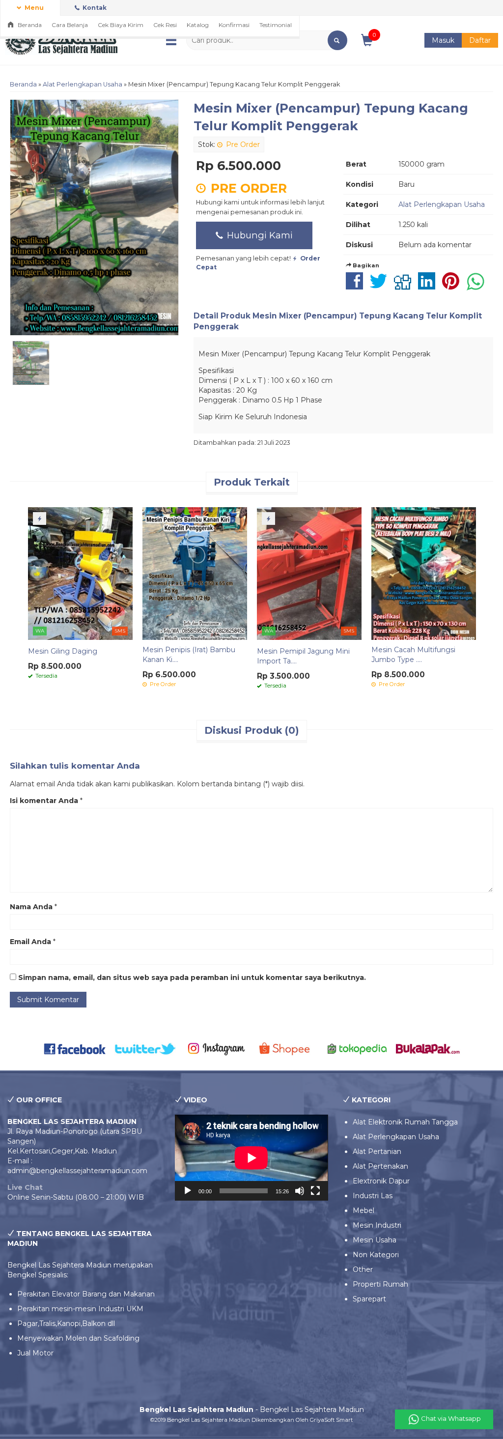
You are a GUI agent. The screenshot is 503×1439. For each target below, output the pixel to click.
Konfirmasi (234, 25)
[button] (337, 40)
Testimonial (275, 25)
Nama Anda (31, 906)
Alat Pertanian (377, 1151)
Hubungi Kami (258, 235)
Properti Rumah (380, 1284)
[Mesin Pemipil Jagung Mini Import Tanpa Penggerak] (309, 573)
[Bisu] (300, 1191)
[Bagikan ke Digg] (405, 286)
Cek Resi (165, 25)
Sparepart (369, 1299)
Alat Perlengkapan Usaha (82, 84)
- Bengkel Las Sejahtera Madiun (252, 1409)
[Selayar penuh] (315, 1191)
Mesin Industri (377, 1225)
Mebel (363, 1210)
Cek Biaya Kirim (120, 25)
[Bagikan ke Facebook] (357, 286)
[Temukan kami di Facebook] (75, 1048)
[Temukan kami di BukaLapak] (427, 1048)
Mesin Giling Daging (62, 651)
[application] (251, 1158)
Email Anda (30, 941)
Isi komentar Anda (44, 800)
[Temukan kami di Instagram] (216, 1048)
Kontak (94, 7)
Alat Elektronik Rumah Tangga (405, 1122)
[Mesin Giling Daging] (80, 573)
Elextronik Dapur (381, 1181)
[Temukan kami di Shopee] (286, 1048)
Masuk (443, 40)
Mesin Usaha (374, 1240)
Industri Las (372, 1195)
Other (363, 1269)
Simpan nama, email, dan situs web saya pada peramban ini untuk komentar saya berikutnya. (192, 977)
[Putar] (188, 1191)
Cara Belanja (70, 25)
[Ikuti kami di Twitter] (146, 1048)
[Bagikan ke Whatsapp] (478, 286)
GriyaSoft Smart (331, 1419)
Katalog (198, 25)
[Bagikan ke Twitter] (381, 286)
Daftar (480, 40)
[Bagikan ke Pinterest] (453, 286)
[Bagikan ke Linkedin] (429, 286)
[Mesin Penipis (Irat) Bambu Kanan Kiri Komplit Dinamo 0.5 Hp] (194, 573)
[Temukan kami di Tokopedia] (357, 1048)
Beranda (29, 25)
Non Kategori (376, 1254)
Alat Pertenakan (380, 1166)
